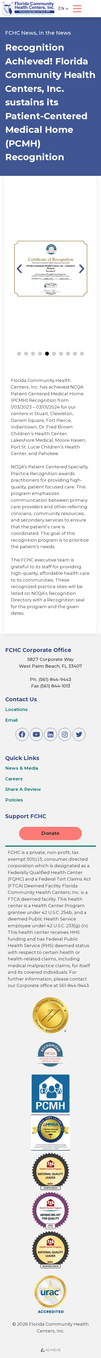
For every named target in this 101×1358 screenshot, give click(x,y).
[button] (63, 8)
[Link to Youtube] (36, 734)
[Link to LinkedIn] (50, 734)
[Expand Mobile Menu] (77, 9)
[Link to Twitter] (79, 734)
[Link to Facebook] (22, 734)
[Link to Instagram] (64, 734)
